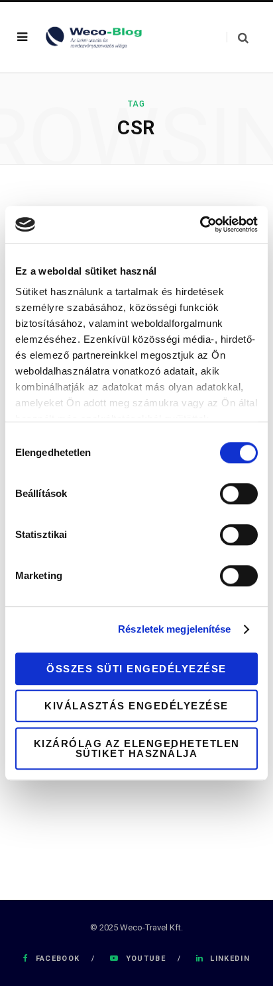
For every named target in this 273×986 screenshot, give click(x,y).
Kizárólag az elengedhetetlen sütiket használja (137, 748)
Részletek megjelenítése (174, 629)
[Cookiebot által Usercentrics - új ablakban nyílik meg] (200, 224)
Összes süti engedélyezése (136, 668)
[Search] (237, 37)
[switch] (239, 493)
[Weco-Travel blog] (95, 37)
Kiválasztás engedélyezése (136, 705)
